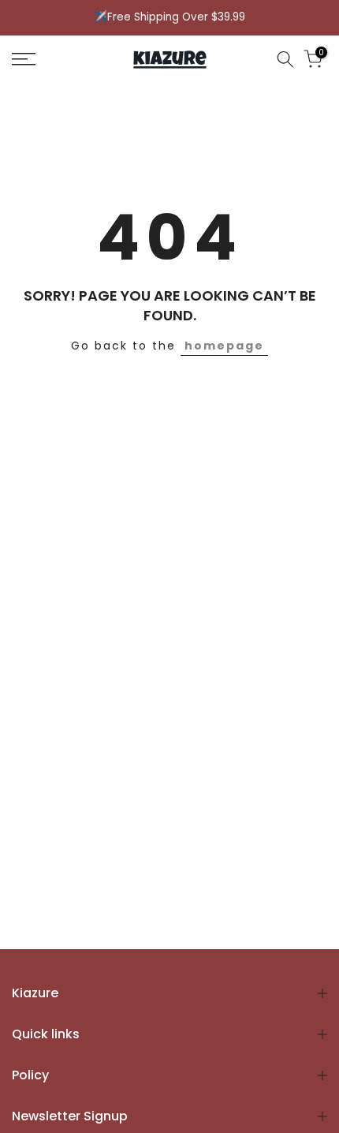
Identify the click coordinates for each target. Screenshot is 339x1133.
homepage (224, 345)
